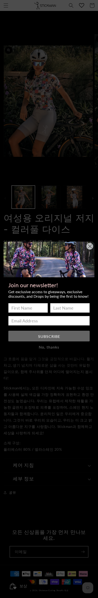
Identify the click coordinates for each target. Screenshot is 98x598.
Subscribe (49, 336)
